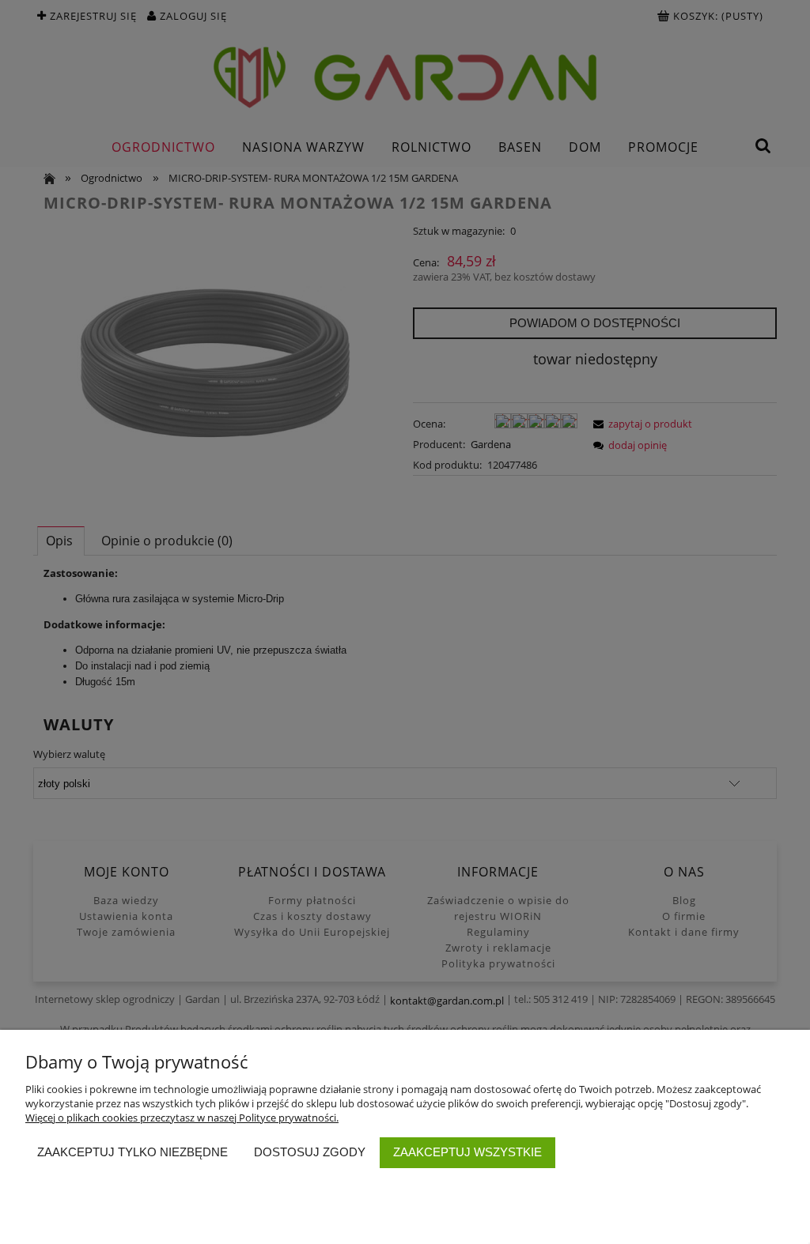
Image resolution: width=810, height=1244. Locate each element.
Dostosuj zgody (309, 1152)
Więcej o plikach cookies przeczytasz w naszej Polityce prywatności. (182, 1117)
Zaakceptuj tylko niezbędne (132, 1152)
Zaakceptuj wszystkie (467, 1152)
